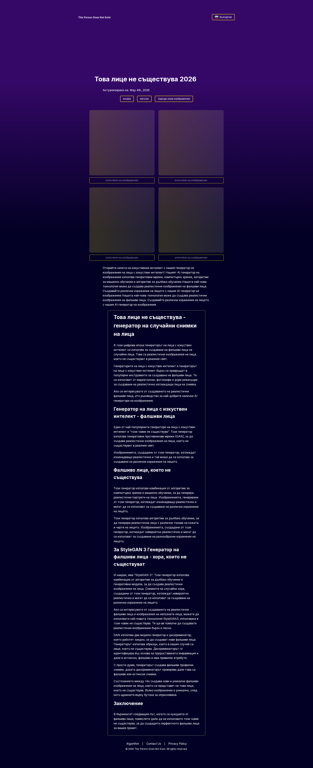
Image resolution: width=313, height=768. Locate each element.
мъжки (127, 98)
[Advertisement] (156, 47)
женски (144, 98)
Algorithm (132, 743)
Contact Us (153, 743)
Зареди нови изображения (174, 98)
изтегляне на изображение (122, 180)
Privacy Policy (177, 743)
